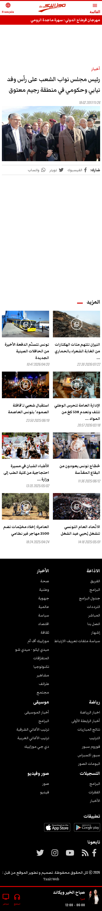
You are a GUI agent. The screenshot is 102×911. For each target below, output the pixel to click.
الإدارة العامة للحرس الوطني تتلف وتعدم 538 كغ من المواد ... (77, 412)
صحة (44, 581)
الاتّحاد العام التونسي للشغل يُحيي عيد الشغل (80, 530)
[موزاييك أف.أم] (52, 8)
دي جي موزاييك (36, 746)
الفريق (95, 581)
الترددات (93, 607)
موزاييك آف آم (38, 641)
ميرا (82, 899)
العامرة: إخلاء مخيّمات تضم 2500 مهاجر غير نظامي (26, 530)
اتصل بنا (93, 624)
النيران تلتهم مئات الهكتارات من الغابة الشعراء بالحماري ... (77, 351)
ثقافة (45, 632)
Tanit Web (51, 879)
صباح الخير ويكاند (69, 892)
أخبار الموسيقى (36, 712)
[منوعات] (94, 897)
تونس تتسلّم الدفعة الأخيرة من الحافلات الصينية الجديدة (27, 351)
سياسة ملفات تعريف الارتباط (77, 641)
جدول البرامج (89, 598)
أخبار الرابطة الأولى (85, 721)
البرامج (94, 589)
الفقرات (94, 792)
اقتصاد (43, 624)
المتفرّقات (41, 658)
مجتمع (43, 692)
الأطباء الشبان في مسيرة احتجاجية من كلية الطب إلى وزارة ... (26, 472)
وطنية (44, 589)
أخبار (95, 69)
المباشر (94, 615)
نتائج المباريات (88, 729)
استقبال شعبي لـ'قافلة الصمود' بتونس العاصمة (28, 408)
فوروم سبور (91, 746)
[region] (51, 43)
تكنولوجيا (41, 666)
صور (45, 783)
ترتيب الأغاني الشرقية (32, 729)
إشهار (95, 632)
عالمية (43, 607)
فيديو (44, 792)
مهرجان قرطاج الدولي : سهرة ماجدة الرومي (65, 20)
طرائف (44, 684)
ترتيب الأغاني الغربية (33, 738)
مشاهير (43, 675)
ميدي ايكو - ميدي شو (32, 649)
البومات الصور (89, 763)
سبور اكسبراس (89, 755)
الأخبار (95, 801)
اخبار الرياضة (90, 712)
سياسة (43, 615)
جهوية (43, 598)
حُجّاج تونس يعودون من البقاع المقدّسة (80, 469)
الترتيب (94, 738)
